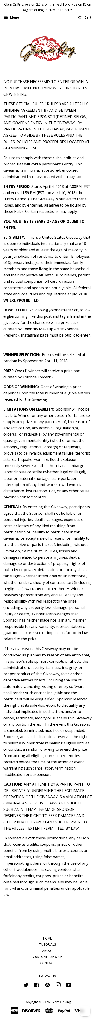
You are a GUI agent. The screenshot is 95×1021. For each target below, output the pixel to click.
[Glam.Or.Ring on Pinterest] (47, 986)
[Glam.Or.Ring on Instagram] (58, 986)
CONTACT (47, 963)
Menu (14, 17)
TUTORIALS (47, 944)
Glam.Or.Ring (61, 1002)
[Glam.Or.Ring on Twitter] (26, 986)
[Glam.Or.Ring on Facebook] (36, 986)
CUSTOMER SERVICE (47, 956)
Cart (87, 17)
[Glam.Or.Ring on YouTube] (68, 986)
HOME (47, 938)
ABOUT (47, 950)
